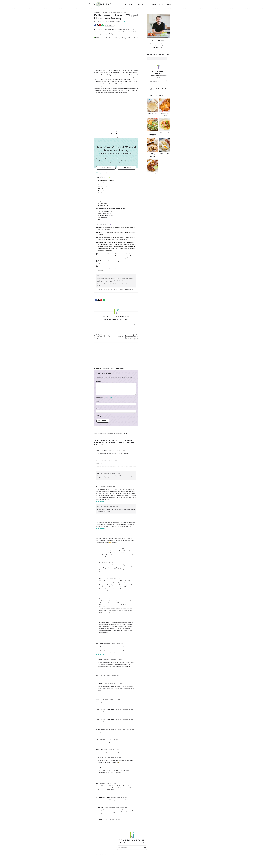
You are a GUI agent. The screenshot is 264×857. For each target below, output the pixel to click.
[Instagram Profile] (161, 89)
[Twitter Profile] (163, 89)
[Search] (174, 4)
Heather (98, 699)
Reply (119, 473)
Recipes (100, 12)
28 (125, 21)
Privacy (122, 854)
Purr (169, 854)
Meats (160, 4)
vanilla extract (104, 201)
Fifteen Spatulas (128, 289)
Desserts (152, 4)
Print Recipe (106, 167)
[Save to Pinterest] (100, 25)
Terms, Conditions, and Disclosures (129, 854)
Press (109, 854)
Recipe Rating (99, 397)
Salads (168, 4)
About (106, 854)
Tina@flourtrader (102, 807)
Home (95, 12)
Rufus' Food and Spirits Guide (106, 729)
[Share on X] (98, 25)
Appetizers (142, 4)
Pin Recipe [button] (127, 167)
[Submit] (134, 324)
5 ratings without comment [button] (117, 368)
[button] (96, 173)
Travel (116, 854)
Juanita (98, 739)
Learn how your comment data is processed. (118, 433)
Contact (119, 854)
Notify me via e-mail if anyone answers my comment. (111, 416)
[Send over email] (102, 25)
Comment (99, 381)
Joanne (98, 21)
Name (98, 401)
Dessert (105, 12)
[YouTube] (165, 89)
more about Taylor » (158, 47)
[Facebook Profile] (159, 89)
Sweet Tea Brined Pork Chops (102, 336)
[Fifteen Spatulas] (100, 4)
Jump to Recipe (110, 25)
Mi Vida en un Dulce (103, 797)
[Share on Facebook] (95, 25)
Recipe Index (130, 4)
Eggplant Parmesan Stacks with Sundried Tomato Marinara (127, 337)
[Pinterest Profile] (157, 89)
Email (98, 408)
